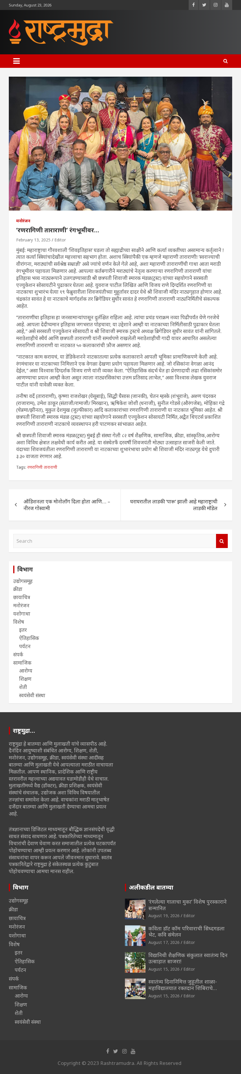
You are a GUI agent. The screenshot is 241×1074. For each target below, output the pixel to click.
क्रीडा (17, 589)
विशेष (18, 621)
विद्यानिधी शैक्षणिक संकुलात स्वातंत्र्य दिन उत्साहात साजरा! (187, 958)
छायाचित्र (21, 597)
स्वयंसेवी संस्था (32, 695)
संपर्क (18, 654)
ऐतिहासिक (29, 638)
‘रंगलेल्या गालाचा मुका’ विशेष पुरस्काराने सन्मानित (187, 905)
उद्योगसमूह (23, 581)
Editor (60, 240)
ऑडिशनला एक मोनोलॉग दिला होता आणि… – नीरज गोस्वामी (67, 505)
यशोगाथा (21, 613)
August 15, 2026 (164, 969)
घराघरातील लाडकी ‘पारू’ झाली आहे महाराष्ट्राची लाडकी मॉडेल (173, 505)
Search (222, 541)
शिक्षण (25, 678)
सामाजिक (22, 662)
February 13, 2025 (33, 240)
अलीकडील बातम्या (151, 887)
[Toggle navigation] (16, 61)
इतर (23, 629)
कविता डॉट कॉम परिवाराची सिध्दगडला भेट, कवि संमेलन (186, 931)
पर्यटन (25, 646)
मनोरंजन (23, 220)
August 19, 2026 (164, 915)
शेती (23, 687)
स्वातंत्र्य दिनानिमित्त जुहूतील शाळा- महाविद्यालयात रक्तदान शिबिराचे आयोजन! (182, 988)
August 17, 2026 (164, 942)
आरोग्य (25, 670)
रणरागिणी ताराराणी (42, 467)
